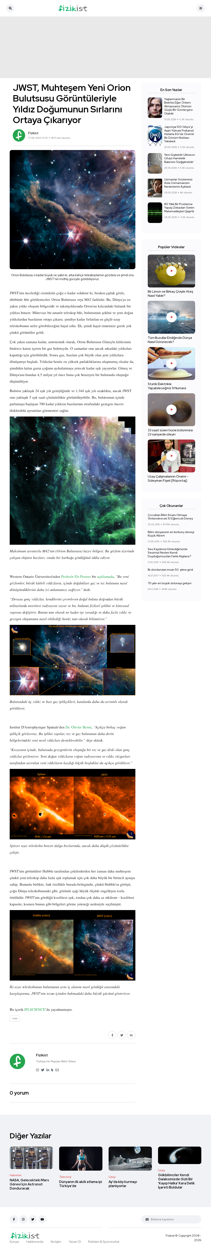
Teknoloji (65, 1177)
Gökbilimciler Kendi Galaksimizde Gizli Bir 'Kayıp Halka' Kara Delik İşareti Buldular (176, 1181)
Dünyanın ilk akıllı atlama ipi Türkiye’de (80, 1184)
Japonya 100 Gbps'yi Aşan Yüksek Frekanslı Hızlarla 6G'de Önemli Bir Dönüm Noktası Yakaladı (179, 134)
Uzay (112, 1177)
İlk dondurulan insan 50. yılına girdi (170, 569)
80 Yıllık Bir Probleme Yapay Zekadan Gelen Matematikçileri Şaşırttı (179, 207)
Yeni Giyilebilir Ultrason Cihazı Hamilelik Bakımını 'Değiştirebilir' (179, 158)
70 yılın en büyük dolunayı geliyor (170, 583)
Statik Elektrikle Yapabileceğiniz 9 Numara (167, 386)
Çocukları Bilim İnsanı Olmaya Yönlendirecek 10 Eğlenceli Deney (170, 516)
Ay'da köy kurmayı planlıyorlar (123, 1184)
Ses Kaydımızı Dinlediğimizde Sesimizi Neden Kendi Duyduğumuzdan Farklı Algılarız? (169, 552)
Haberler (16, 1175)
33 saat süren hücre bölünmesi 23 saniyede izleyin (170, 432)
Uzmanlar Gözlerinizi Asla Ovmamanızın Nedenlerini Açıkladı (178, 183)
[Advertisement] (105, 47)
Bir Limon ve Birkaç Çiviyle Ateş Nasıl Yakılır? (170, 293)
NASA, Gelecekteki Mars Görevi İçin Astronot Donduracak (29, 1184)
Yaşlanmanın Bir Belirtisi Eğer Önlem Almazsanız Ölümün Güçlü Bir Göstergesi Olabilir (178, 106)
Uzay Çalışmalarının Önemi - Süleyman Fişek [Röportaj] (168, 478)
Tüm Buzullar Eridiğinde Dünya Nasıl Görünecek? (170, 340)
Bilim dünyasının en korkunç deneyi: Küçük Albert (171, 534)
